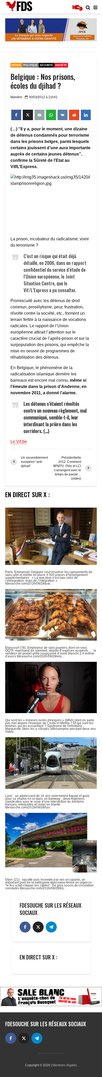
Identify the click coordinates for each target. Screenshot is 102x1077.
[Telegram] (51, 926)
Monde (16, 65)
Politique (30, 65)
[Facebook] (25, 926)
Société (61, 65)
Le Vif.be (18, 441)
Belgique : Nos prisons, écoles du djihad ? (42, 81)
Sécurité (46, 65)
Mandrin (16, 97)
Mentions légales (65, 1065)
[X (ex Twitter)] (38, 926)
